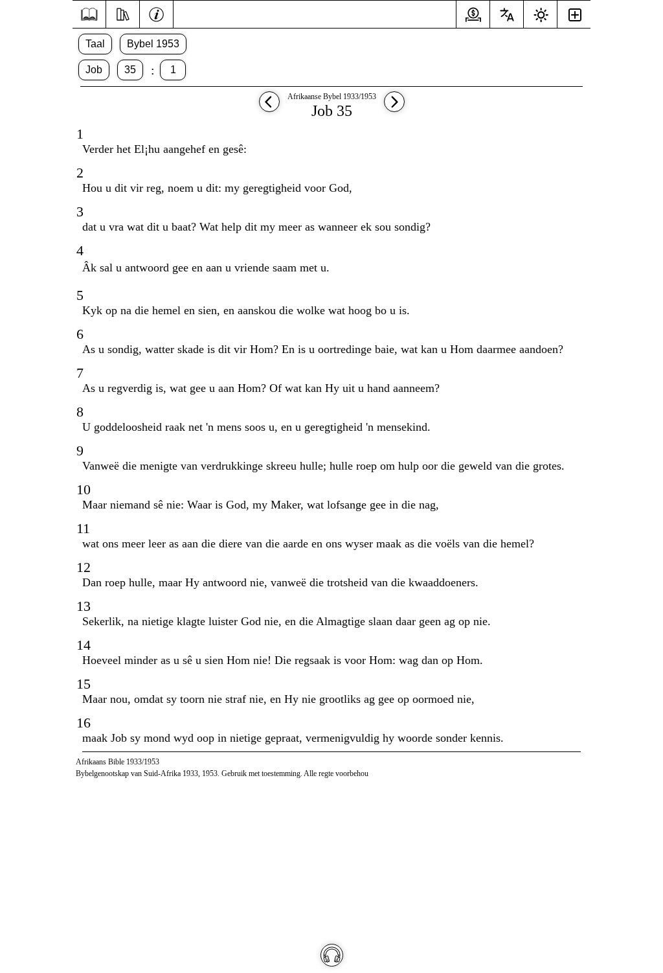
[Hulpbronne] (122, 13)
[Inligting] (156, 13)
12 (83, 567)
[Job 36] (394, 107)
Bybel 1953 (153, 43)
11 (83, 528)
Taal (95, 43)
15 (83, 684)
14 (83, 645)
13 (83, 606)
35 (130, 69)
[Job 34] (269, 107)
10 (83, 489)
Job (93, 69)
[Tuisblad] (89, 14)
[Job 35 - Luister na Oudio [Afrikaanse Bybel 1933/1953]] (331, 955)
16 (83, 723)
